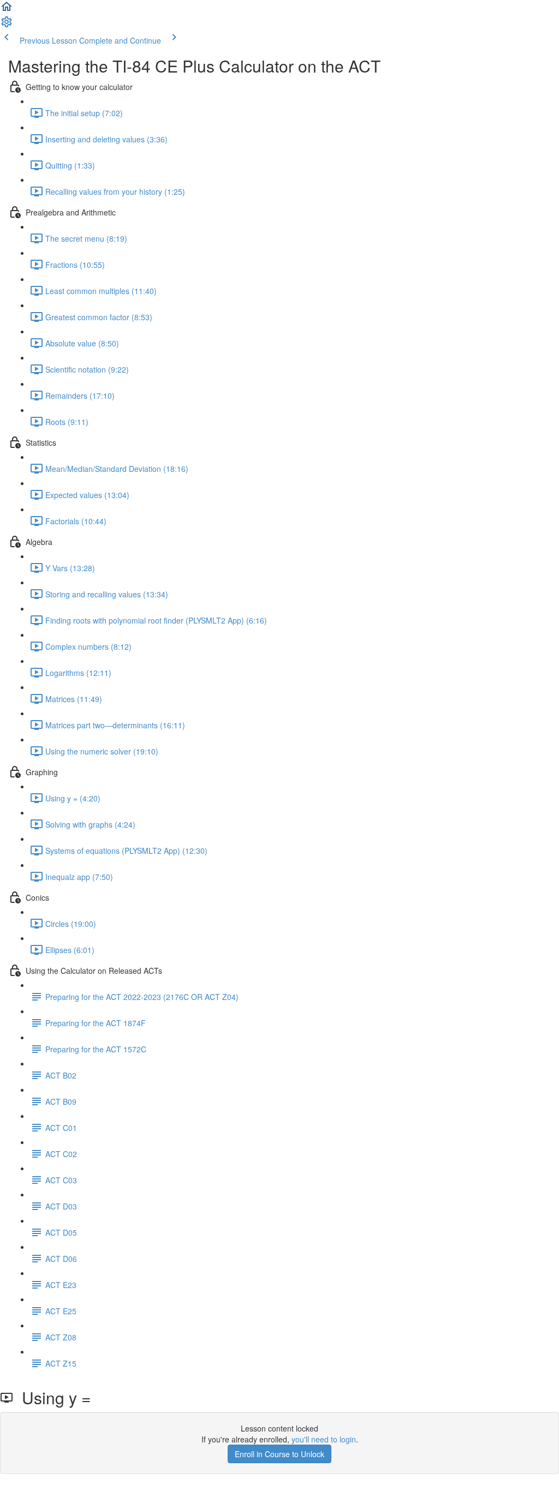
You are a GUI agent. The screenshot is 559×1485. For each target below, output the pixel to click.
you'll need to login (324, 1439)
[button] (6, 9)
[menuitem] (6, 25)
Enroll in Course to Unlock (279, 1453)
